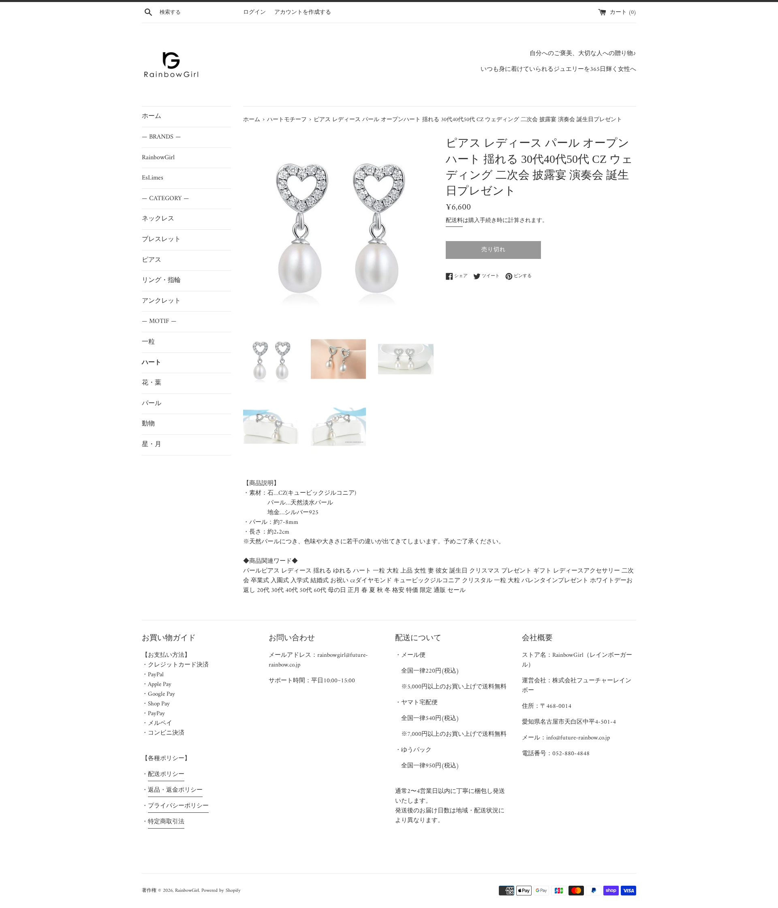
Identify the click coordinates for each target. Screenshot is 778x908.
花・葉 (151, 383)
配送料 (454, 221)
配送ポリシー (166, 774)
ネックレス (158, 218)
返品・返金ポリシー (175, 790)
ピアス (151, 260)
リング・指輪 (161, 280)
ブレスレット (161, 239)
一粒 (148, 342)
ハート (151, 362)
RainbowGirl (158, 157)
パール (151, 403)
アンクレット (161, 301)
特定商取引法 (166, 821)
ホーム (151, 116)
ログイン (254, 12)
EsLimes (152, 178)
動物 (148, 423)
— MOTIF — (159, 321)
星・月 (151, 444)
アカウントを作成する (302, 12)
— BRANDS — (161, 137)
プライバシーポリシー (178, 806)
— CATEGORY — (165, 198)
